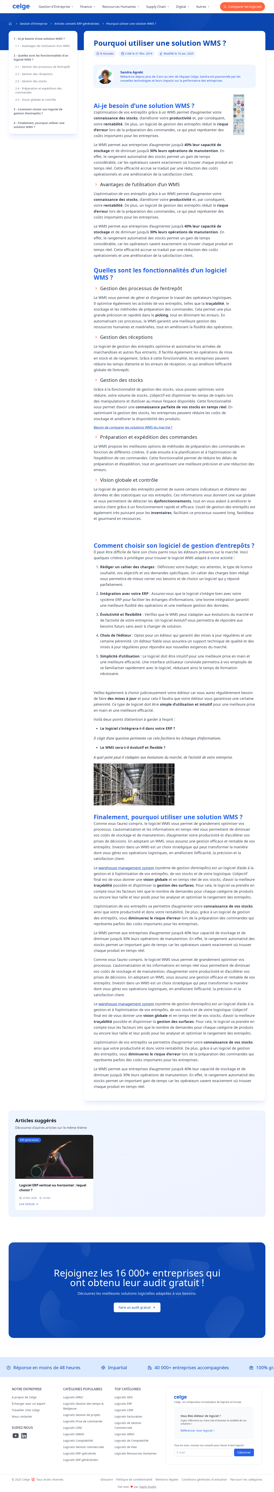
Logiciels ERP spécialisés (79, 1453)
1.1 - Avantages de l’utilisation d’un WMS (42, 46)
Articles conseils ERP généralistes (76, 23)
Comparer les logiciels (244, 6)
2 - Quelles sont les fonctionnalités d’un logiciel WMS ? (41, 57)
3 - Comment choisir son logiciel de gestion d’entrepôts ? (38, 111)
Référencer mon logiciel (197, 1430)
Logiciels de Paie (126, 1447)
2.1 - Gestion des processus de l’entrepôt (42, 67)
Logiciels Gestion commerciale (83, 1447)
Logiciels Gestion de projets (81, 1415)
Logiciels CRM (72, 1428)
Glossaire (106, 1479)
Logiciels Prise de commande (82, 1421)
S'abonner (244, 1452)
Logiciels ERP (123, 1404)
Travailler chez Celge (26, 1410)
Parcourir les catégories (246, 1479)
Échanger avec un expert (28, 1404)
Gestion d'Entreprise (33, 23)
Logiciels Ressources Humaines (136, 1453)
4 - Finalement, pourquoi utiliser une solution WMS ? (39, 125)
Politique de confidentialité (134, 1479)
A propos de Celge (24, 1397)
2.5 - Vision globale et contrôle (35, 100)
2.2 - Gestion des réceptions (34, 74)
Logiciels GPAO (73, 1397)
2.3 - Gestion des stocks (31, 81)
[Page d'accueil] (21, 6)
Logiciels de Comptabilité (131, 1440)
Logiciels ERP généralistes (80, 1460)
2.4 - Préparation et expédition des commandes (38, 90)
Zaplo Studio (147, 1487)
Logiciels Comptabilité (78, 1440)
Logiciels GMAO (73, 1434)
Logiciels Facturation (128, 1416)
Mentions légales (167, 1479)
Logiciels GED (124, 1397)
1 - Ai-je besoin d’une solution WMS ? (39, 39)
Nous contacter (22, 1416)
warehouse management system (126, 867)
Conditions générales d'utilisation (204, 1479)
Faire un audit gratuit (135, 1307)
